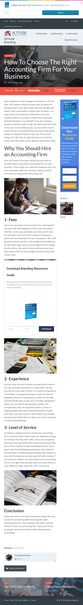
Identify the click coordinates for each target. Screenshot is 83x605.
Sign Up (60, 13)
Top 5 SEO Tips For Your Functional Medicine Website (35, 586)
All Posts (19, 559)
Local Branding (71, 33)
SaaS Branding (41, 33)
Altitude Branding (10, 40)
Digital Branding (70, 40)
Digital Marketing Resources (13, 26)
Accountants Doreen (34, 404)
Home (6, 21)
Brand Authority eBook (25, 21)
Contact (36, 21)
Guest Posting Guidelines (19, 600)
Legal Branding (56, 33)
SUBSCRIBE (69, 186)
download (46, 329)
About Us (13, 21)
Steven (9, 83)
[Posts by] (5, 83)
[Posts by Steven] (9, 558)
